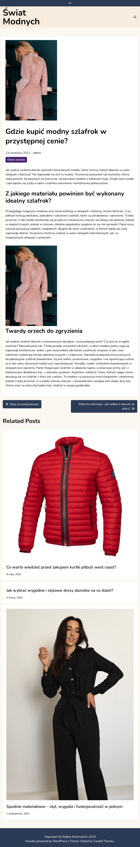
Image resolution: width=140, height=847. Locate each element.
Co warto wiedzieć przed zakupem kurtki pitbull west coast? (61, 567)
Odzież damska (16, 159)
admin (37, 153)
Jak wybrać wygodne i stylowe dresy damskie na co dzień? (59, 590)
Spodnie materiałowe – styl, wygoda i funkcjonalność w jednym (64, 806)
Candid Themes (103, 841)
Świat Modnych (21, 17)
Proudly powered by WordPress (46, 841)
